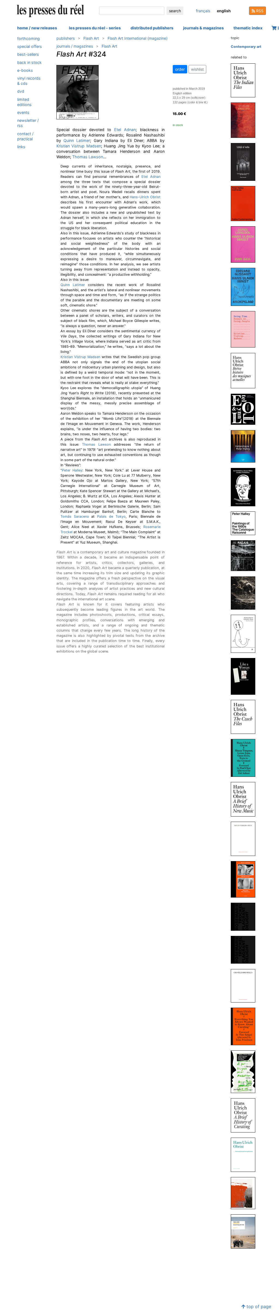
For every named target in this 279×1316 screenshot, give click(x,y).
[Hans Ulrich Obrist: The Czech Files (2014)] (245, 717)
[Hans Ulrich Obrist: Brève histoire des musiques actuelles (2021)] (245, 370)
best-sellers (28, 54)
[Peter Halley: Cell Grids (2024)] (245, 203)
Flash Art (91, 38)
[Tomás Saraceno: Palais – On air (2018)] (245, 555)
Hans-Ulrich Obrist (145, 197)
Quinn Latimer (76, 140)
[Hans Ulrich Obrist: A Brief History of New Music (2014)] (245, 799)
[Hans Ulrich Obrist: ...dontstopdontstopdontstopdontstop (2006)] (245, 1193)
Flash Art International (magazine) (138, 38)
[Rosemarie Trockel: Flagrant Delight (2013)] (245, 916)
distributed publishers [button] (152, 28)
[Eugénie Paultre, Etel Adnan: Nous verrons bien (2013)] (245, 839)
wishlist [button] (197, 69)
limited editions (24, 102)
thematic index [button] (247, 28)
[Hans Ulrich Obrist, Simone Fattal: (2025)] (245, 120)
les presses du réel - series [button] (95, 28)
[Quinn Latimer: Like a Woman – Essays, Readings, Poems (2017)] (245, 676)
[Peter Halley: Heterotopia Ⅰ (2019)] (245, 446)
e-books (25, 70)
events (23, 112)
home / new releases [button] (37, 28)
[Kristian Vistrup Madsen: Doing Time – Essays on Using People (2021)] (245, 329)
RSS (259, 10)
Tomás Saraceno (74, 516)
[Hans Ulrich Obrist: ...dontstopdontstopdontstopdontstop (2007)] (245, 1155)
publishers (65, 38)
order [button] (180, 69)
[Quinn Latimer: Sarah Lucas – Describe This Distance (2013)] (245, 879)
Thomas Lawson (87, 156)
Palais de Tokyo (111, 516)
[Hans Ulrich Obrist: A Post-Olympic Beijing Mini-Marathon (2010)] (245, 1071)
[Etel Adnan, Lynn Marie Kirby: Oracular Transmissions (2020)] (245, 409)
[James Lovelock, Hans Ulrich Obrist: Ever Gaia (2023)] (245, 244)
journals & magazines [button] (203, 28)
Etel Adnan (125, 129)
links (21, 146)
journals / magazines (74, 46)
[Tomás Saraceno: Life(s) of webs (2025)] (245, 162)
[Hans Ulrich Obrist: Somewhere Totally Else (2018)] (245, 634)
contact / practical (25, 136)
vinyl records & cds (29, 81)
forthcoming (28, 38)
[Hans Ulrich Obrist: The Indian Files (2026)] (245, 80)
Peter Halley (72, 470)
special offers (29, 46)
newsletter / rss (28, 123)
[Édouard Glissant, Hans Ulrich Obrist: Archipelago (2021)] (245, 287)
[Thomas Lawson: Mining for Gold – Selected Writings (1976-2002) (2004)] (245, 1231)
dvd (20, 91)
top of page (258, 1306)
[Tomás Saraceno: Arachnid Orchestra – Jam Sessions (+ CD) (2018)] (245, 593)
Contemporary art (246, 47)
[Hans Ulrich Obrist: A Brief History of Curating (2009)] (245, 1115)
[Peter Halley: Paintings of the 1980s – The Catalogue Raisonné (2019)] (245, 523)
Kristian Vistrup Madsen (78, 146)
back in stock (29, 62)
